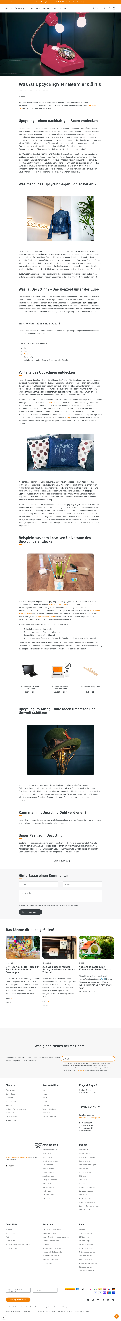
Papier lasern (47, 1191)
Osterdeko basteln (85, 1256)
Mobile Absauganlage (87, 1187)
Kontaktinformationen (81, 1311)
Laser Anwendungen (50, 1149)
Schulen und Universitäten (52, 1229)
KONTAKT (9, 1229)
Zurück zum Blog (62, 860)
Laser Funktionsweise (87, 1202)
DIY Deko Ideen (84, 1237)
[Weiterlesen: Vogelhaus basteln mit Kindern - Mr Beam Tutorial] (96, 947)
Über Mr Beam (11, 1090)
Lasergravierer (84, 1161)
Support (45, 1094)
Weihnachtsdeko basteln (88, 1263)
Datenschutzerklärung (43, 1311)
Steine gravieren (48, 1172)
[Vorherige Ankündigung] (11, 2)
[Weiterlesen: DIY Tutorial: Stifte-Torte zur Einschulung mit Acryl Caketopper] (23, 947)
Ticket (45, 1098)
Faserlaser (83, 1195)
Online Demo (10, 1094)
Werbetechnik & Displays (52, 1248)
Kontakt (45, 1101)
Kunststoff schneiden (50, 1161)
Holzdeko (82, 1229)
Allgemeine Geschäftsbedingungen (18, 1244)
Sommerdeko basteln (87, 1271)
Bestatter (46, 1244)
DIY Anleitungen (85, 1240)
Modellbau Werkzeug (50, 1259)
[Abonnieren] (112, 1059)
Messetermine (11, 1101)
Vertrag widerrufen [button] (18, 1299)
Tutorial (93, 992)
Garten (87, 992)
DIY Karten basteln (86, 1244)
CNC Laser (83, 1180)
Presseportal (10, 1113)
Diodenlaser (83, 1168)
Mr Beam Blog (11, 1120)
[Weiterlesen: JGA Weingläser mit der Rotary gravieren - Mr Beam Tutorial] (59, 947)
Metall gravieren (48, 1183)
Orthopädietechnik (49, 1233)
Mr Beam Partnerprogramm (16, 1109)
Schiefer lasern (48, 1195)
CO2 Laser (83, 1176)
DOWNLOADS (10, 1240)
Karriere (9, 1105)
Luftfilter (82, 1183)
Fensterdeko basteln (86, 1248)
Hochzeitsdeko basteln (51, 1256)
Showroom (9, 1098)
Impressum (61, 1311)
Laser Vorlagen (84, 1210)
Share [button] (23, 97)
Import (67, 1307)
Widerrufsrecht (11, 1248)
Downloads (46, 1113)
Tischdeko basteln (85, 1233)
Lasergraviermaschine (87, 1157)
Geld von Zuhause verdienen (89, 1206)
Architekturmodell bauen (51, 1240)
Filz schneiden (48, 1165)
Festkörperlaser (85, 1198)
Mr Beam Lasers (16, 1311)
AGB (110, 1068)
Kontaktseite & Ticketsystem (89, 1117)
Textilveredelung (48, 1187)
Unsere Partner (11, 1116)
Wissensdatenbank (49, 1116)
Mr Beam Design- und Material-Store (17, 1157)
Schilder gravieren (49, 1198)
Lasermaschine (84, 1149)
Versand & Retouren (50, 1109)
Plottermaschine (85, 1172)
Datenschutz (80, 1070)
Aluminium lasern (49, 1176)
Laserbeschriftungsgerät (88, 1165)
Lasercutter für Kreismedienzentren (56, 1237)
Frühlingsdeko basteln (87, 1252)
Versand (50, 1307)
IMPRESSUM (10, 1233)
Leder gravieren (48, 1168)
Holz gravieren (48, 1157)
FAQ (44, 1090)
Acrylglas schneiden (50, 1180)
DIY (10, 1002)
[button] (57, 8)
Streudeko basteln (85, 1267)
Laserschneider (85, 1153)
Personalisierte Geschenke (52, 1252)
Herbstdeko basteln (86, 1259)
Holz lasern (47, 1153)
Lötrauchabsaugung (86, 1191)
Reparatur (46, 1105)
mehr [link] (8, 998)
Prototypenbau (48, 1263)
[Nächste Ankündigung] (110, 2)
